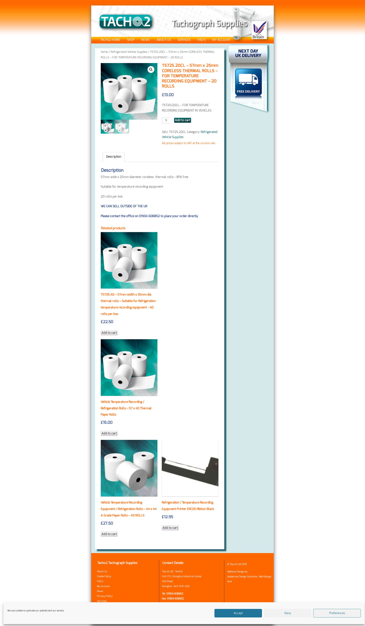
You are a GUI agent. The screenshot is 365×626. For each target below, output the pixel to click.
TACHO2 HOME (110, 39)
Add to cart (182, 120)
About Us (163, 39)
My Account (221, 39)
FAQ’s (202, 39)
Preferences (337, 613)
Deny (287, 613)
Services (184, 39)
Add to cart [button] (109, 332)
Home (104, 52)
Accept (238, 613)
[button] (151, 69)
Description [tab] (113, 156)
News (145, 39)
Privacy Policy (105, 596)
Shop (130, 39)
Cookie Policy (104, 576)
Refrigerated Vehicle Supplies (129, 52)
